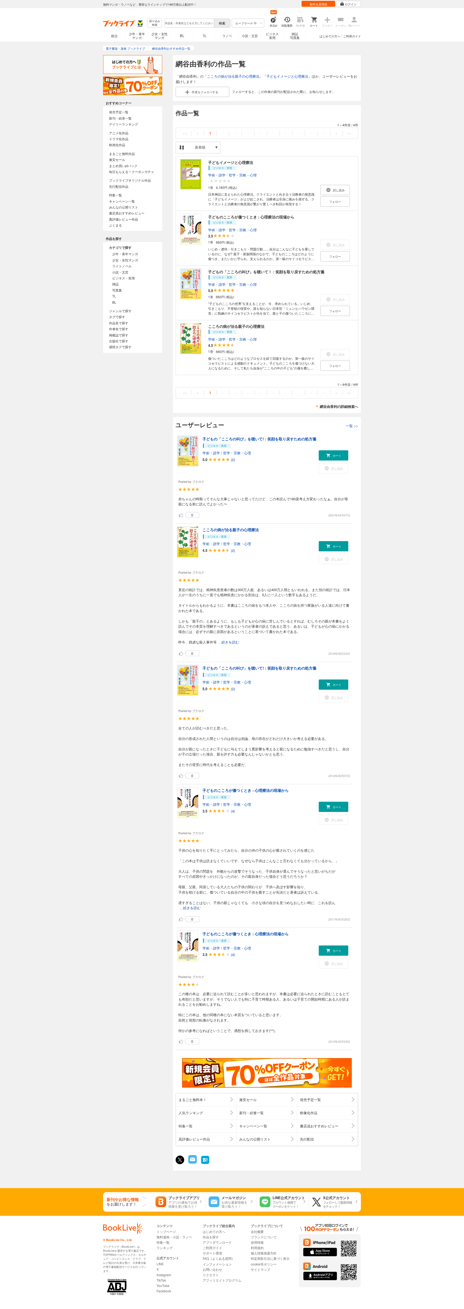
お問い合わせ (212, 1269)
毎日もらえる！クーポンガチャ (131, 171)
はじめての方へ (330, 36)
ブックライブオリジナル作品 (130, 180)
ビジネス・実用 (123, 278)
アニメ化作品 (118, 133)
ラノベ (227, 35)
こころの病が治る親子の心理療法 (233, 76)
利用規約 (257, 1247)
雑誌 (115, 284)
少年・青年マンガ (137, 35)
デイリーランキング (123, 124)
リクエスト (211, 1274)
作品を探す (211, 1237)
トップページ (166, 1231)
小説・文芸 (250, 35)
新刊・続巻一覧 (120, 118)
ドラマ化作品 (118, 138)
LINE (160, 1263)
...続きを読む (228, 642)
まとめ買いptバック (123, 165)
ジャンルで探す (120, 310)
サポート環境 (212, 1253)
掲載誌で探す (118, 335)
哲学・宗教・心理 (243, 175)
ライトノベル (122, 266)
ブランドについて (264, 1237)
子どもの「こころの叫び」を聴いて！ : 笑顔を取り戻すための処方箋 (266, 271)
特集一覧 (115, 195)
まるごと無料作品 (122, 153)
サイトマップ (260, 1269)
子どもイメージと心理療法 (287, 76)
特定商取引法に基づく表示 (270, 1258)
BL (182, 35)
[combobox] (188, 23)
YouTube (163, 1285)
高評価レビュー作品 (123, 219)
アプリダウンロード (217, 1242)
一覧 (352, 425)
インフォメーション (217, 1264)
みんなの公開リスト (123, 207)
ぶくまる (115, 225)
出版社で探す (118, 341)
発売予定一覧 (118, 112)
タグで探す (117, 316)
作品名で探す (118, 323)
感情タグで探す (120, 346)
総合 (114, 35)
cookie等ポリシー (264, 1264)
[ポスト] (180, 1160)
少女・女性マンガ (159, 35)
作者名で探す (118, 328)
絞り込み (154, 23)
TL (204, 35)
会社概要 (257, 1231)
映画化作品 (117, 144)
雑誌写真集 (295, 35)
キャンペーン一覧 (122, 201)
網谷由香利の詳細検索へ (339, 406)
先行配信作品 (118, 186)
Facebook (164, 1291)
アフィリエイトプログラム (222, 1280)
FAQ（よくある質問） (219, 1258)
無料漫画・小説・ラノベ (174, 1237)
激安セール (117, 159)
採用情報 (257, 1242)
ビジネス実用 (272, 35)
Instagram (164, 1274)
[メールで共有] (192, 1162)
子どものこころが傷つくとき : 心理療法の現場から (251, 217)
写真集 (117, 290)
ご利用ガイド (352, 36)
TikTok (161, 1280)
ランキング (165, 1247)
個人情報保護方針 (264, 1253)
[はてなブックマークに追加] (205, 1163)
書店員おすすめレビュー (126, 213)
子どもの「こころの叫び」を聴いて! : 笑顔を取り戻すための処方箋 (259, 438)
